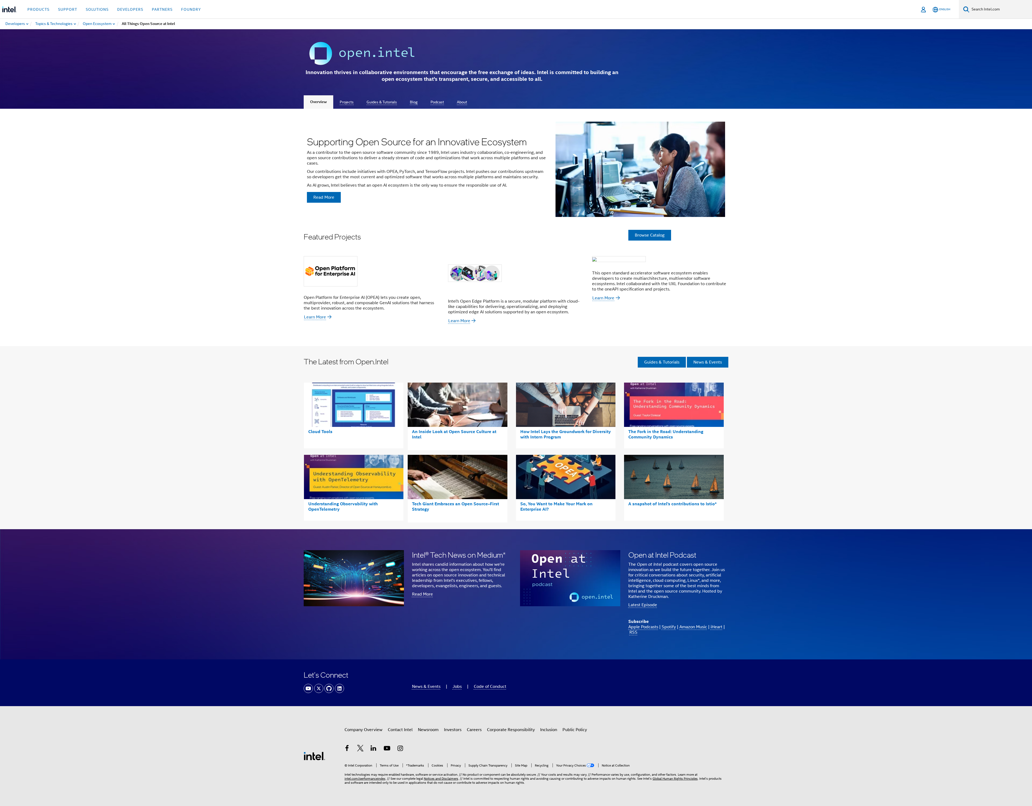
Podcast (437, 102)
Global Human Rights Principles (675, 778)
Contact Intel (400, 729)
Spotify (669, 627)
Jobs (457, 686)
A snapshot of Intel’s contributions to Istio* (672, 504)
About (462, 102)
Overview (318, 101)
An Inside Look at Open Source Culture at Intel (454, 434)
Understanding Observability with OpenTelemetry (343, 506)
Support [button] (67, 9)
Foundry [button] (191, 9)
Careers (474, 729)
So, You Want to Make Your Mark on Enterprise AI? (556, 506)
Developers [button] (130, 9)
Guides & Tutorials (382, 102)
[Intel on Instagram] (400, 749)
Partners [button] (162, 9)
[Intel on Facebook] (347, 749)
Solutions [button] (97, 9)
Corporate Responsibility (511, 729)
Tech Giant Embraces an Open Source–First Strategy (455, 506)
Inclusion (548, 729)
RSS (633, 632)
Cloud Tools (320, 431)
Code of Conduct (490, 686)
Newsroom (428, 729)
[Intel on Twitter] (360, 749)
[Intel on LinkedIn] (373, 749)
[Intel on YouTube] (387, 749)
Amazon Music (693, 627)
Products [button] (38, 9)
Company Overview (363, 729)
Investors (452, 729)
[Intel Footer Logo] (314, 755)
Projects (347, 102)
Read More (422, 594)
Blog (414, 102)
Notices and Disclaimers (441, 778)
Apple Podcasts (643, 627)
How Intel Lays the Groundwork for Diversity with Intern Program (565, 434)
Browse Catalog (650, 235)
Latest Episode (642, 605)
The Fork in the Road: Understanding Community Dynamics (665, 434)
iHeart (716, 627)
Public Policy (574, 729)
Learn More (315, 317)
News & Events (707, 362)
